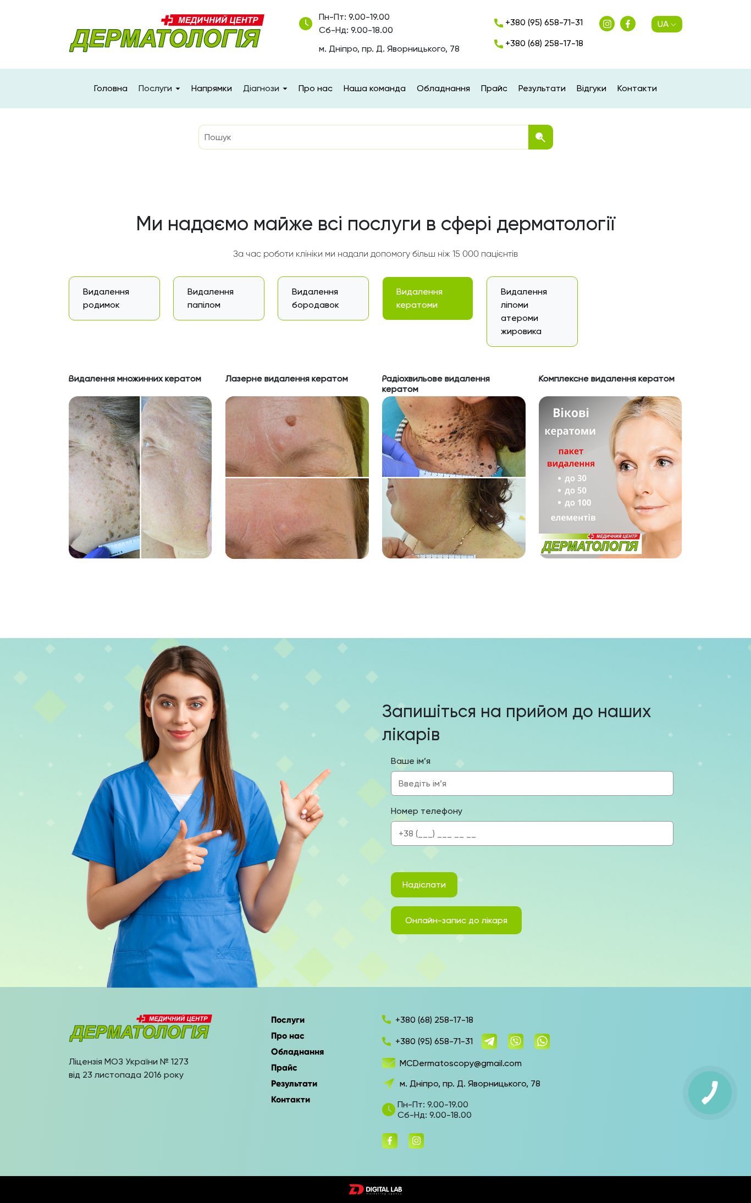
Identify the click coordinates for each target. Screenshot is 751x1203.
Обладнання (443, 88)
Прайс (494, 88)
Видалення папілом (210, 298)
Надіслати (424, 884)
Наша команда (375, 88)
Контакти (637, 88)
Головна (111, 88)
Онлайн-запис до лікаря (456, 920)
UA (663, 24)
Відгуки (591, 88)
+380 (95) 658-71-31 (543, 22)
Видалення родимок (106, 298)
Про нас (316, 88)
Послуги (288, 1019)
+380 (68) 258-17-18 (543, 43)
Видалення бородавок (315, 298)
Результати (542, 88)
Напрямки (211, 88)
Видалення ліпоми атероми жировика (524, 311)
